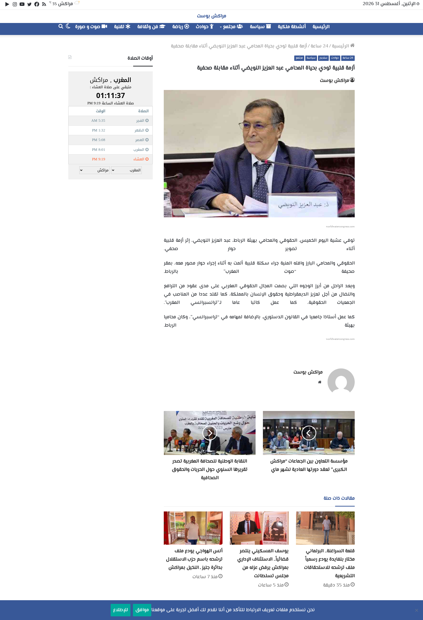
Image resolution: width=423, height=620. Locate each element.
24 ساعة (319, 46)
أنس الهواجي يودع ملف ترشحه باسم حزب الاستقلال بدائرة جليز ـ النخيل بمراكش (194, 559)
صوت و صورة (88, 27)
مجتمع (230, 27)
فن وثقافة (148, 27)
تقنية (120, 27)
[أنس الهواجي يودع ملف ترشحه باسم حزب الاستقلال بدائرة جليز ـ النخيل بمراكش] (193, 527)
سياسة (258, 27)
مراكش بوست (334, 81)
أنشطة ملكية (292, 27)
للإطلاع (120, 610)
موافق (142, 610)
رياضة (178, 27)
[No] (416, 610)
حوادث (203, 27)
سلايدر (323, 58)
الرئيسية (321, 27)
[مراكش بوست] (349, 29)
